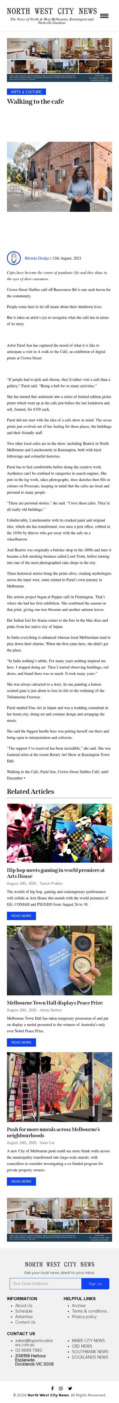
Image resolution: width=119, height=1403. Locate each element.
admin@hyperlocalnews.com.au (34, 1343)
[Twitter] (70, 1389)
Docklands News (90, 1357)
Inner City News (88, 1341)
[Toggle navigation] (104, 16)
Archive (79, 1306)
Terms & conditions (89, 1311)
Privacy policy (84, 1317)
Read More (21, 916)
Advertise (24, 1317)
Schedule (24, 1311)
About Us (23, 1306)
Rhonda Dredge (37, 258)
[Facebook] (52, 1389)
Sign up (95, 1284)
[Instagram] (61, 1389)
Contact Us (25, 1322)
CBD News (82, 1346)
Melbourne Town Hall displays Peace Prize (55, 1003)
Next (101, 176)
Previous (18, 176)
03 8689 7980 (28, 1350)
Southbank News (90, 1352)
